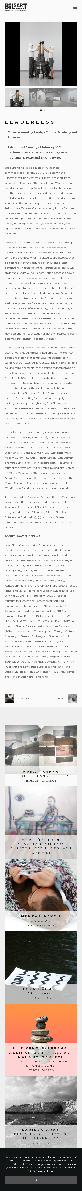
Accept (41, 1180)
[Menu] (75, 7)
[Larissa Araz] (41, 1112)
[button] (72, 54)
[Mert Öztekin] (41, 822)
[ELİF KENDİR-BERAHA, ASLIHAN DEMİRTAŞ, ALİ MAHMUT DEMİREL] (41, 1040)
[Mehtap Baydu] (41, 895)
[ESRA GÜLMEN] (41, 967)
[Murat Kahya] (41, 750)
